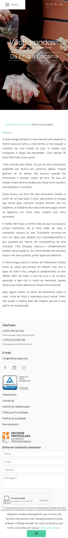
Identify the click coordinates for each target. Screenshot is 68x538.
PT (47, 4)
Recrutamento (10, 424)
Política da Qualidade (14, 418)
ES (52, 4)
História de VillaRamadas (16, 406)
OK (36, 533)
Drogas (26, 124)
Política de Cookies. (50, 527)
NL (56, 4)
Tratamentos (12, 124)
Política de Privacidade (15, 412)
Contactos (8, 400)
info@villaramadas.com (15, 358)
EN (61, 4)
